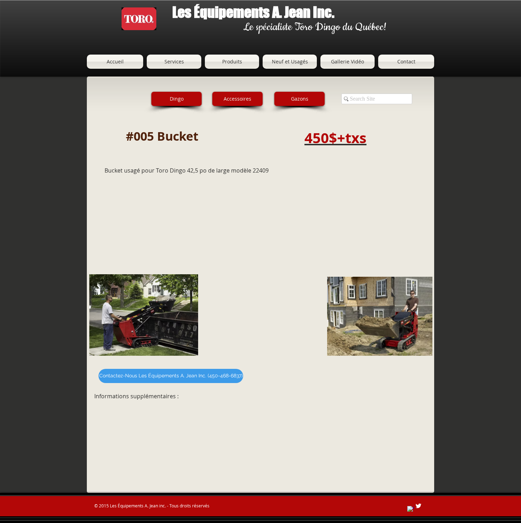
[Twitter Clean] (418, 505)
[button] (237, 99)
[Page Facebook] (410, 509)
